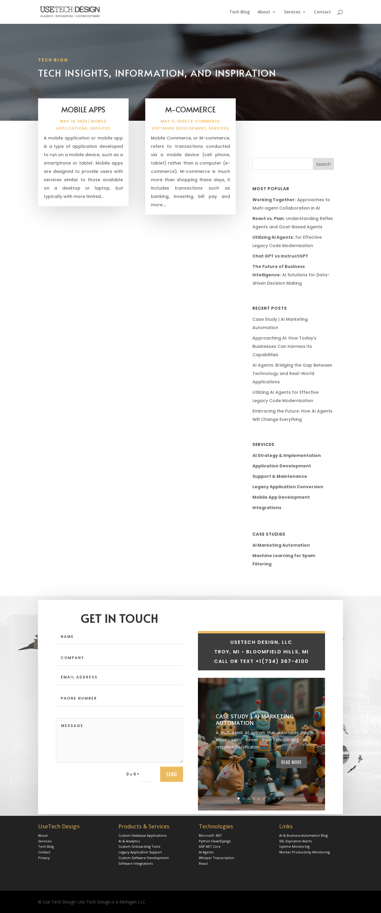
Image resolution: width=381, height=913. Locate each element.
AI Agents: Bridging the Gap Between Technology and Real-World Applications (292, 373)
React (203, 863)
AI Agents (206, 852)
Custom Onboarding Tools (139, 846)
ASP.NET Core (210, 846)
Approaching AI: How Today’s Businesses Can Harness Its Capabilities (284, 346)
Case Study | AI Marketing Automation (254, 719)
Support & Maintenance (279, 476)
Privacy (44, 857)
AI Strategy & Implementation (286, 455)
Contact (322, 12)
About (263, 12)
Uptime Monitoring (294, 846)
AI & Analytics (129, 841)
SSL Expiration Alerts (295, 841)
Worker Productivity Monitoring (304, 852)
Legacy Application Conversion (287, 487)
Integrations (266, 508)
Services (292, 12)
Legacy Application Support (140, 852)
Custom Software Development (143, 857)
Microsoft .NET (210, 835)
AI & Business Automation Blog (303, 835)
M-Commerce (190, 109)
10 (284, 798)
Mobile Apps (83, 109)
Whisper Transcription (216, 857)
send (171, 774)
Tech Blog (239, 12)
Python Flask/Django (215, 841)
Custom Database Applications (142, 835)
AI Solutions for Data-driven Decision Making (291, 274)
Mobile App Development (281, 497)
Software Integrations (135, 863)
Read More (291, 762)
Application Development (281, 466)
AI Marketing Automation (281, 545)
